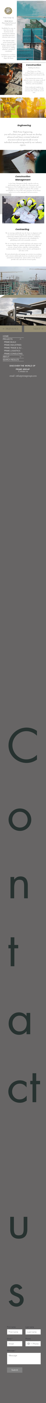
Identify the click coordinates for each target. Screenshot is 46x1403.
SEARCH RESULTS (11, 359)
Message (11, 1350)
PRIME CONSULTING (13, 353)
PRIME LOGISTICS (12, 351)
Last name (29, 1327)
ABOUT (6, 356)
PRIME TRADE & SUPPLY (14, 348)
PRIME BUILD (10, 342)
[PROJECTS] (20, 339)
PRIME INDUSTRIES (12, 345)
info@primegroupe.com (26, 375)
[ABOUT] (20, 356)
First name (11, 1327)
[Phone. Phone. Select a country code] (29, 1343)
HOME (6, 336)
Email (10, 1339)
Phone (28, 1339)
